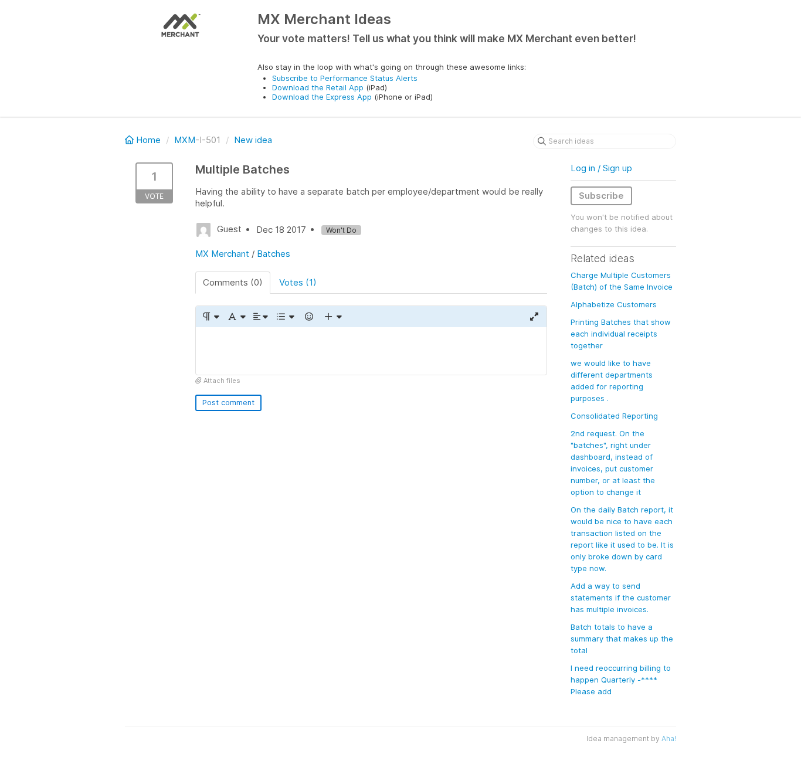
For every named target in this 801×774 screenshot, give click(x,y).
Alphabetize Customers (614, 304)
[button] (210, 316)
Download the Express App (322, 96)
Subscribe (601, 195)
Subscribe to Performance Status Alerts (345, 78)
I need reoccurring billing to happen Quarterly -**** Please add (621, 679)
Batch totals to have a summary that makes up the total (622, 638)
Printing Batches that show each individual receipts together (621, 333)
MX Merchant (222, 253)
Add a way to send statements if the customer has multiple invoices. (621, 597)
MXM (184, 139)
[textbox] (371, 351)
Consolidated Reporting (614, 415)
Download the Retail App (318, 87)
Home (148, 139)
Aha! (668, 738)
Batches (273, 253)
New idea (253, 139)
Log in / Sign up (601, 168)
